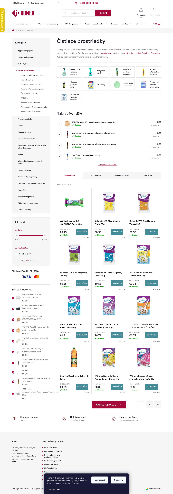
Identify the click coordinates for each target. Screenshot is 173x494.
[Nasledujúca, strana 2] (149, 404)
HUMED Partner (18, 3)
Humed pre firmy (51, 464)
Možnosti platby (50, 468)
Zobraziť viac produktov (107, 165)
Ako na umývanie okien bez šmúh (22, 460)
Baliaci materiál (24, 170)
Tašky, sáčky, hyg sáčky (27, 177)
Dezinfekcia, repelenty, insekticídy (31, 183)
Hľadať (103, 13)
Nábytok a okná (27, 80)
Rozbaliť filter (29, 260)
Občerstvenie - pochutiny (28, 203)
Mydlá (20, 154)
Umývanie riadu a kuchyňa (31, 84)
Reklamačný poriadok (52, 461)
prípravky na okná (107, 53)
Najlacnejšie (69, 176)
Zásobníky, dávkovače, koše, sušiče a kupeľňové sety (32, 146)
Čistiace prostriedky (26, 70)
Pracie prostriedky (25, 119)
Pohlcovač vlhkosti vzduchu (32, 111)
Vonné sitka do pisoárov (30, 102)
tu (78, 483)
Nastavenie (54, 489)
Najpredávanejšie (121, 176)
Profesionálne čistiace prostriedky (34, 107)
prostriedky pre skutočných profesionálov (141, 53)
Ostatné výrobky (24, 210)
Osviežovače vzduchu (26, 139)
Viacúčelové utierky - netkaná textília (30, 162)
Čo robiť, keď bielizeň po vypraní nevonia (24, 449)
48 (158, 405)
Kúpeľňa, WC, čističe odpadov (32, 89)
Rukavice (21, 125)
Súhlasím (118, 480)
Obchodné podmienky (36, 3)
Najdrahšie (96, 176)
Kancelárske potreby (26, 196)
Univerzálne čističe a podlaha (32, 75)
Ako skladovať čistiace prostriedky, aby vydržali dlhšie (24, 454)
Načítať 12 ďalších (107, 405)
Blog (46, 472)
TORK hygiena (24, 64)
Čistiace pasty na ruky (29, 93)
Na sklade (25, 254)
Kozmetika (22, 190)
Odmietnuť (100, 480)
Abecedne (148, 176)
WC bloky (24, 98)
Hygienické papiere (25, 50)
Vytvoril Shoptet (155, 489)
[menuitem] (24, 24)
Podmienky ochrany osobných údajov (52, 456)
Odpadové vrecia (24, 132)
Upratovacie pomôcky (26, 57)
